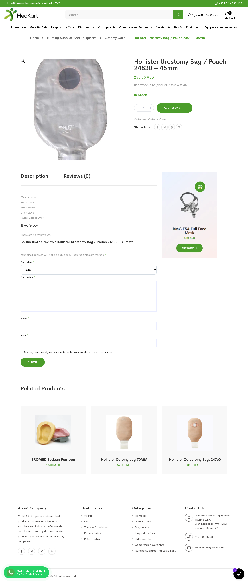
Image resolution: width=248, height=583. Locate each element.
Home (34, 38)
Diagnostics (86, 27)
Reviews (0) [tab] (77, 176)
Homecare (18, 27)
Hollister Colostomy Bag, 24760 (195, 459)
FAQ (86, 521)
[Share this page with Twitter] (164, 127)
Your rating (27, 262)
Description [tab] (34, 176)
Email (24, 335)
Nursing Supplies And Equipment (178, 27)
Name (25, 318)
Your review (28, 277)
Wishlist (214, 15)
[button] (157, 127)
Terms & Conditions (96, 527)
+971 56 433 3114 (205, 536)
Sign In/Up (198, 15)
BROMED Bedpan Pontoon (53, 459)
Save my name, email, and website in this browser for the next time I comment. (68, 352)
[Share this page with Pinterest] (171, 127)
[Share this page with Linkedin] (179, 127)
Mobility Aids (38, 27)
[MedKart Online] (21, 14)
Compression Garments (135, 27)
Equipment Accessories (220, 27)
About (88, 515)
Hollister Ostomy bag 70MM (124, 459)
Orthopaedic (107, 27)
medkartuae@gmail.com (209, 547)
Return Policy (92, 539)
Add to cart (173, 108)
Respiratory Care (62, 27)
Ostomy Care (115, 38)
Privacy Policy (92, 533)
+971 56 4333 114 (230, 3)
